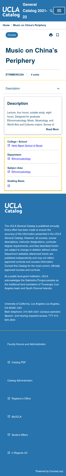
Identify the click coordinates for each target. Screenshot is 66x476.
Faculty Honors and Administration (26, 344)
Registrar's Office (21, 398)
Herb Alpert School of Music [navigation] (27, 145)
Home (6, 25)
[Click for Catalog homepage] (11, 12)
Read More (52, 129)
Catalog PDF (19, 362)
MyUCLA (16, 416)
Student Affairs (20, 434)
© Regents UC (20, 452)
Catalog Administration (20, 380)
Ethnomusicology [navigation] (21, 158)
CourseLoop (56, 471)
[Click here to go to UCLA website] (13, 209)
